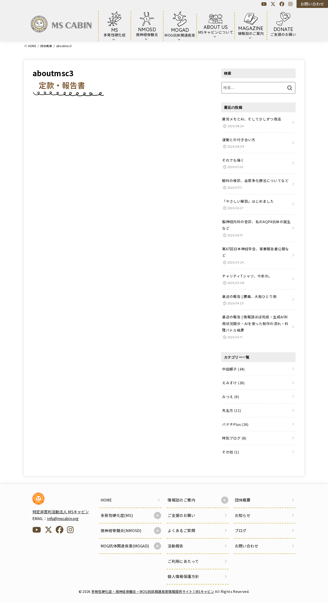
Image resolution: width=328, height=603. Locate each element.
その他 (230, 451)
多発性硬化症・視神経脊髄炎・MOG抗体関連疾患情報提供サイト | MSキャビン (152, 591)
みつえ (230, 396)
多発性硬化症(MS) (117, 515)
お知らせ (243, 515)
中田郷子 (233, 368)
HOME (106, 500)
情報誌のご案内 (181, 500)
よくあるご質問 (181, 530)
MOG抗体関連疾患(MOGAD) (125, 546)
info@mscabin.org (63, 518)
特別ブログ (234, 437)
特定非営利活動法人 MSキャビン (60, 512)
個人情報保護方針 (183, 576)
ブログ (241, 530)
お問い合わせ (312, 4)
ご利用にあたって (183, 561)
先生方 (231, 410)
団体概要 (243, 500)
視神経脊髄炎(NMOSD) (121, 530)
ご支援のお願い (181, 515)
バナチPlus (235, 424)
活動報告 (175, 546)
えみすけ (233, 382)
